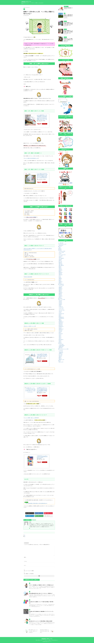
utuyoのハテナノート (26, 1)
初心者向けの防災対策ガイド (68, 7)
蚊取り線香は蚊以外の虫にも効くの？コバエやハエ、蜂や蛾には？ (41, 593)
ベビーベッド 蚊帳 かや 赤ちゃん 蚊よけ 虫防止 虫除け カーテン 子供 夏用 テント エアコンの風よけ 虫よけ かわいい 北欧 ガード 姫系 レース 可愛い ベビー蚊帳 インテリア (42, 356)
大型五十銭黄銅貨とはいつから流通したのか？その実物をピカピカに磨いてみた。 (68, 31)
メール (25, 561)
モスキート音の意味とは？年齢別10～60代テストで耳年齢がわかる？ (41, 585)
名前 (25, 557)
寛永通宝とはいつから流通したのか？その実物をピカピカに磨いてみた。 (68, 39)
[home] (29, 528)
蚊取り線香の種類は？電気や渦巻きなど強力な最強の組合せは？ (36, 503)
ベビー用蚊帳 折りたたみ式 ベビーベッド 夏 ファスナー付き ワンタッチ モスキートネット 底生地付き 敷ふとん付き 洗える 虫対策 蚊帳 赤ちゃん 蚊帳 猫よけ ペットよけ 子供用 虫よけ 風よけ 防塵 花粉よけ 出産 (42, 389)
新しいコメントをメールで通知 (29, 570)
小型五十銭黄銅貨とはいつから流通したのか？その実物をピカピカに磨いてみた (68, 23)
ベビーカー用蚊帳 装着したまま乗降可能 (31, 417)
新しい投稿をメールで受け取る (29, 573)
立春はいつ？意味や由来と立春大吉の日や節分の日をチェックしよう (68, 15)
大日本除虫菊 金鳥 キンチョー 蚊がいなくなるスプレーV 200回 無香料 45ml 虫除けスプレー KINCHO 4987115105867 (42, 457)
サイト (25, 565)
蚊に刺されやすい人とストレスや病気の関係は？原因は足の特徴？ (41, 621)
